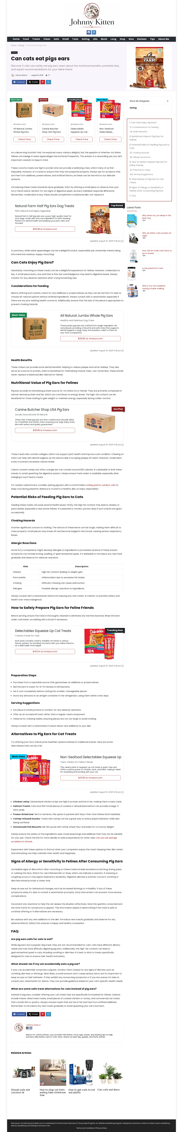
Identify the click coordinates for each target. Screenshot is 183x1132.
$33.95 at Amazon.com (90, 777)
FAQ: (134, 195)
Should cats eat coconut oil (20, 1091)
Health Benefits (140, 131)
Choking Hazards (141, 152)
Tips (152, 39)
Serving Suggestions (143, 174)
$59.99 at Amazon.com (45, 430)
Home (16, 39)
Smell (65, 39)
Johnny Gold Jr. (21, 75)
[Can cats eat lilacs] (110, 1061)
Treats (36, 39)
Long (113, 39)
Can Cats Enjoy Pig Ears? (144, 122)
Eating (85, 39)
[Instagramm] (94, 32)
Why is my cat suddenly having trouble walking (153, 287)
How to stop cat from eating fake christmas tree (53, 1092)
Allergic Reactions (141, 157)
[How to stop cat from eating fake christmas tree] (53, 1061)
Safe (56, 39)
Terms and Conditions (85, 1128)
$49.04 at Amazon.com (45, 651)
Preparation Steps (141, 170)
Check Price (24, 139)
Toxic (75, 39)
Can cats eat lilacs (108, 1089)
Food (26, 39)
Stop (122, 39)
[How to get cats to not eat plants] (82, 1061)
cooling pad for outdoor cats (100, 485)
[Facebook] (89, 32)
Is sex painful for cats (152, 268)
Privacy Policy (101, 1128)
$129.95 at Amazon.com (90, 338)
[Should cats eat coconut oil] (24, 1061)
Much (104, 39)
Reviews (141, 39)
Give (131, 39)
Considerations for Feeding (145, 127)
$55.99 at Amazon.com (45, 229)
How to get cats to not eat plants (82, 1091)
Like (95, 39)
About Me (163, 39)
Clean (46, 39)
